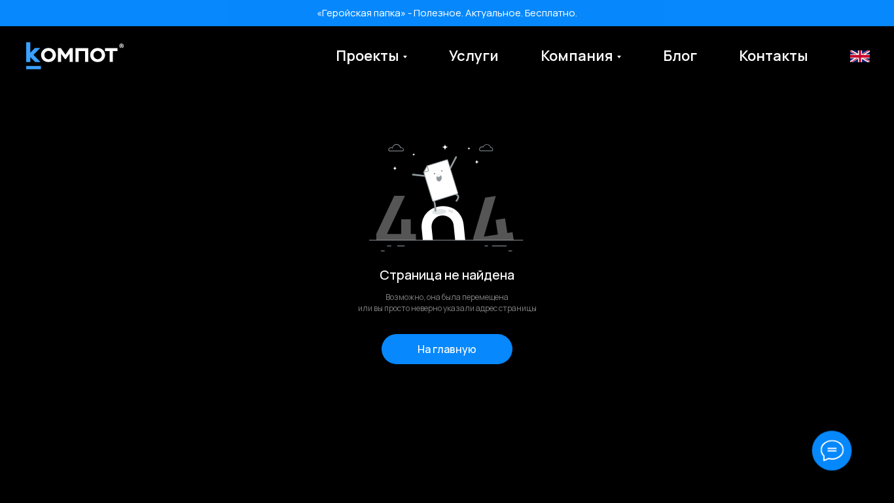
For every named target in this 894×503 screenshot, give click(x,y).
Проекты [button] (367, 55)
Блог (680, 55)
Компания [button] (577, 55)
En (859, 55)
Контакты (773, 55)
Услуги (474, 55)
